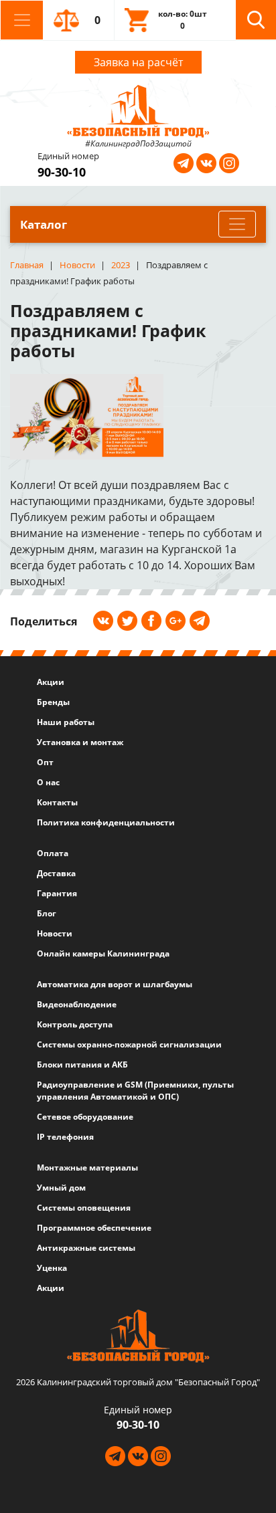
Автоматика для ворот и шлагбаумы (114, 984)
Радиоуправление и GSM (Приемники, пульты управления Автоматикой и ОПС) (135, 1090)
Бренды (53, 702)
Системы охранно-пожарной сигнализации (129, 1044)
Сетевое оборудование (85, 1116)
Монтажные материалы (87, 1167)
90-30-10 (62, 172)
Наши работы (65, 722)
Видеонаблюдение (77, 1004)
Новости (54, 933)
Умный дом (61, 1187)
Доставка (56, 873)
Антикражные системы (86, 1247)
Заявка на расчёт (138, 62)
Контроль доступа (75, 1024)
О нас (48, 782)
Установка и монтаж (80, 742)
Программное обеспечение (94, 1227)
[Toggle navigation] (22, 20)
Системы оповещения (84, 1207)
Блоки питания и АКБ (82, 1064)
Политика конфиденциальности (106, 822)
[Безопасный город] (138, 109)
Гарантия (57, 893)
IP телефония (65, 1136)
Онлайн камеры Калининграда (103, 953)
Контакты (57, 802)
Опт (45, 762)
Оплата (52, 853)
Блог (46, 913)
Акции (50, 682)
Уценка (52, 1268)
